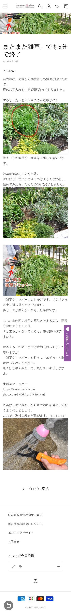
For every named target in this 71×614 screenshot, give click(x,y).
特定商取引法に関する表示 (25, 515)
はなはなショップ (39, 607)
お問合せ (13, 541)
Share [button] (11, 71)
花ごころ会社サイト (21, 533)
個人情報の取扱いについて (25, 524)
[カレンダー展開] (8, 605)
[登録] (58, 566)
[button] (5, 6)
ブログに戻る (38, 488)
